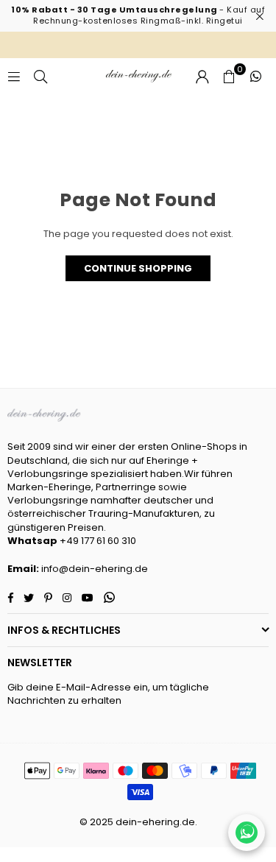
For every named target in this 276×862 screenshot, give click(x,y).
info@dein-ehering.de (94, 569)
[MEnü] (14, 76)
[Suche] (40, 76)
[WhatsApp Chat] (246, 832)
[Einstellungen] (202, 76)
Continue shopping (138, 268)
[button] (229, 76)
